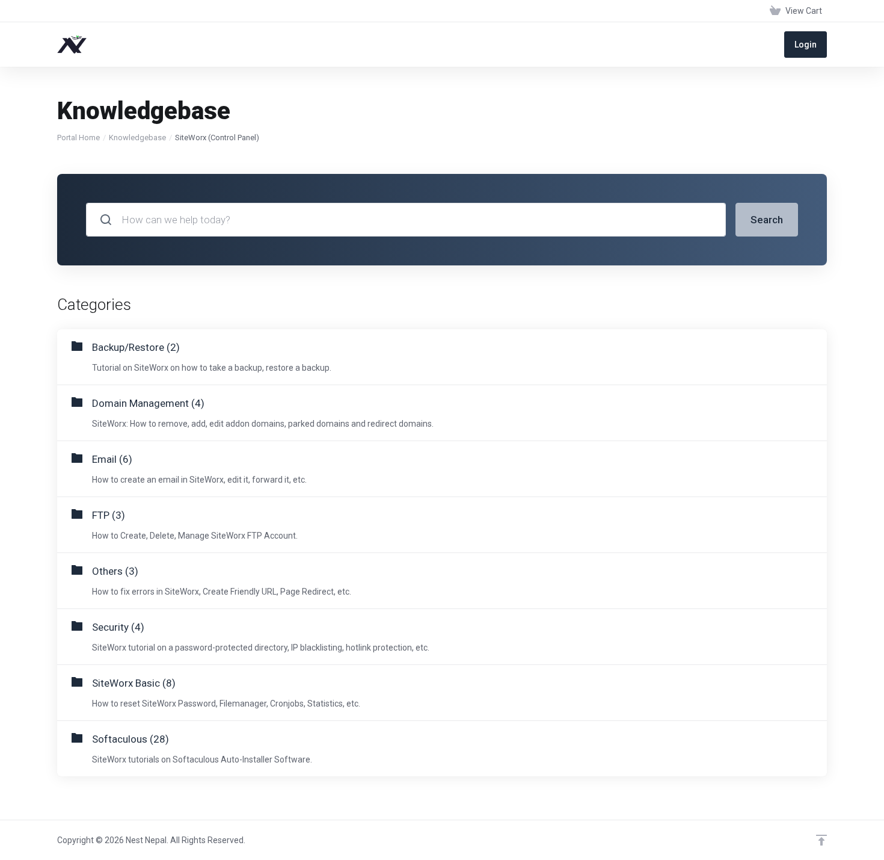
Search (766, 220)
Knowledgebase (137, 137)
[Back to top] (821, 840)
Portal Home (78, 137)
